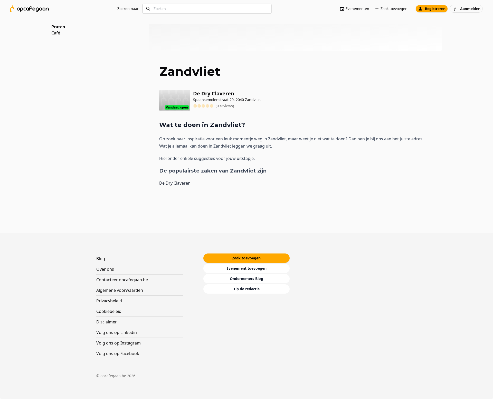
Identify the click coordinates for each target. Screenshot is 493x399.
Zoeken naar (128, 8)
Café (55, 33)
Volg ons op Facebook (117, 353)
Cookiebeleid (108, 311)
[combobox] (207, 9)
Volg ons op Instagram (118, 343)
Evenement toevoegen (246, 268)
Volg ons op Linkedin (116, 332)
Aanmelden (470, 8)
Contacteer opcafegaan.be (122, 280)
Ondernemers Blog (246, 278)
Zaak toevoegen (394, 8)
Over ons (105, 269)
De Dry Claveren (175, 183)
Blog (100, 258)
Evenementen (357, 8)
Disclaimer (106, 322)
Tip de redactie (246, 288)
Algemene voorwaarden (119, 290)
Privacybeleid (109, 301)
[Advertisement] (297, 37)
